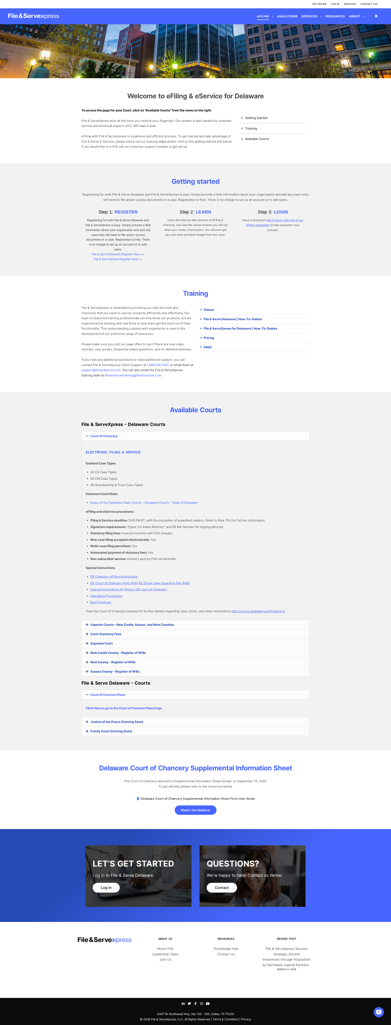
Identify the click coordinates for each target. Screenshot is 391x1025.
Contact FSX (369, 3)
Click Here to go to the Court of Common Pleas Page (124, 708)
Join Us (165, 959)
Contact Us (226, 954)
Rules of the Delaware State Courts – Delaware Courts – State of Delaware (144, 503)
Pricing (209, 338)
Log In (335, 3)
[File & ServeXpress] (33, 16)
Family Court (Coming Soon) (111, 731)
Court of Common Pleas (107, 695)
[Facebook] (195, 1003)
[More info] (376, 16)
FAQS (208, 347)
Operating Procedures (106, 596)
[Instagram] (201, 1003)
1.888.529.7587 (157, 365)
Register (350, 3)
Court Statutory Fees (105, 634)
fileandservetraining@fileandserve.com (133, 375)
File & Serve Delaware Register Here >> (118, 254)
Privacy (246, 1019)
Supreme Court (101, 643)
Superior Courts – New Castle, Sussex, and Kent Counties (132, 625)
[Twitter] (189, 1003)
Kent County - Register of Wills (112, 662)
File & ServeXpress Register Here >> (118, 259)
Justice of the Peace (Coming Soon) (116, 722)
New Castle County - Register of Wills (118, 653)
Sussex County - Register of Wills (114, 671)
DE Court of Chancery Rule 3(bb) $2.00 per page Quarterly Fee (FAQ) (140, 583)
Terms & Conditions (225, 1019)
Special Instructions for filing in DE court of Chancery (128, 589)
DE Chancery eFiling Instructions (114, 576)
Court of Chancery (104, 436)
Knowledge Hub (226, 949)
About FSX (165, 949)
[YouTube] (207, 1003)
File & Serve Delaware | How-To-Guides (233, 319)
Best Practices (100, 602)
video (162, 141)
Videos (209, 310)
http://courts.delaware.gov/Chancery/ (258, 611)
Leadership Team (165, 954)
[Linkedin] (183, 1003)
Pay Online (319, 3)
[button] (254, 310)
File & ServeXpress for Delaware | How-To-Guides (240, 328)
